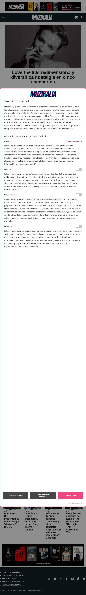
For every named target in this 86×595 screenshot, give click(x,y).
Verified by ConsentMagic (75, 503)
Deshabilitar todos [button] (15, 495)
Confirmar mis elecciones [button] (43, 495)
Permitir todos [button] (70, 495)
